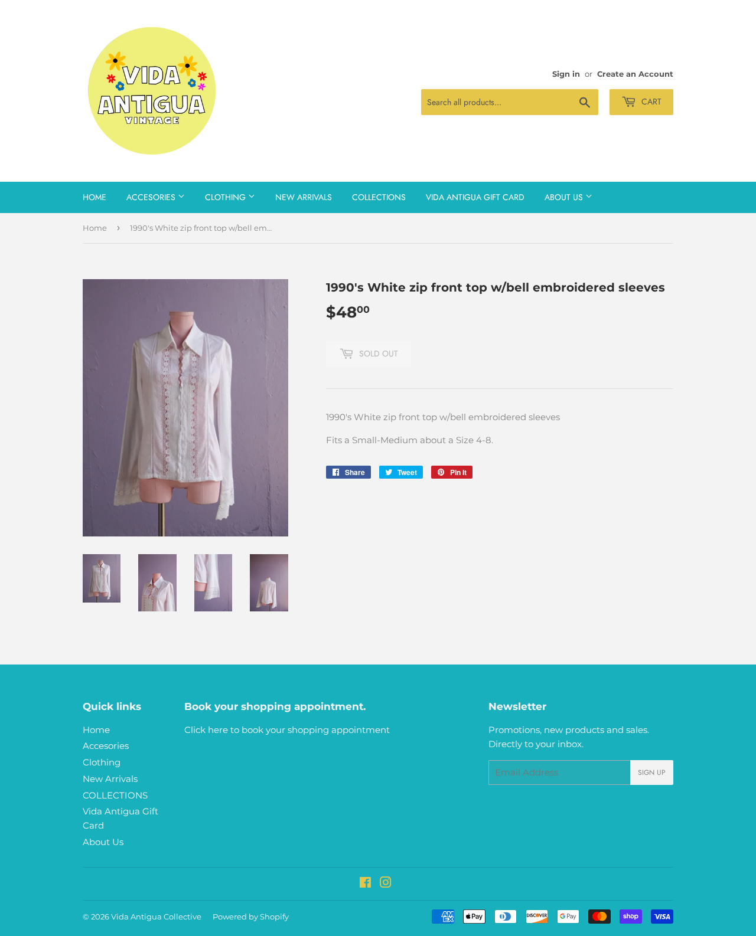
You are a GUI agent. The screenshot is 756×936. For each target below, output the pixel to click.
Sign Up (652, 772)
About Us (565, 197)
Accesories (152, 197)
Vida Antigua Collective (156, 916)
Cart (650, 101)
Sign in (566, 74)
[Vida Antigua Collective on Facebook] (365, 883)
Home (94, 197)
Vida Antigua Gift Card (475, 197)
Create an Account (635, 74)
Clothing (226, 197)
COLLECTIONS (379, 197)
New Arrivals (303, 197)
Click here (206, 729)
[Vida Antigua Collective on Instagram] (386, 883)
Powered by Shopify (251, 916)
